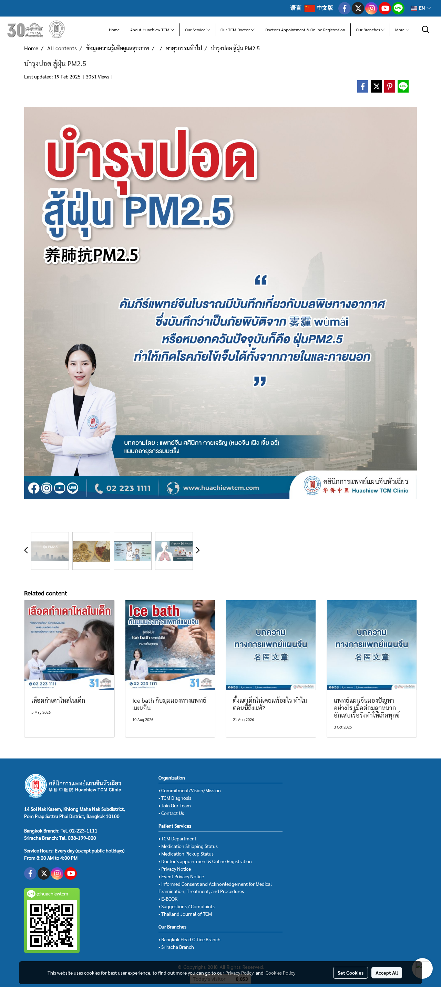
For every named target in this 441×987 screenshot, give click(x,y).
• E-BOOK (167, 898)
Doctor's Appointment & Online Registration (305, 29)
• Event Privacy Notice (181, 876)
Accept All (387, 972)
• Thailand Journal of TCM (185, 914)
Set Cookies (350, 972)
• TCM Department (177, 838)
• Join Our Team (174, 805)
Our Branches (368, 29)
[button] (425, 29)
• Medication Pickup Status (186, 853)
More (400, 29)
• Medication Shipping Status (188, 846)
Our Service (195, 29)
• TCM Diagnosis (174, 798)
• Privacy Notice (174, 869)
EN (422, 8)
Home (114, 29)
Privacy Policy (239, 972)
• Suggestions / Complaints (186, 906)
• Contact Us (171, 813)
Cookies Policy (280, 972)
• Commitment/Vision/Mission (189, 790)
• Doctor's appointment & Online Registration (205, 861)
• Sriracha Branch (176, 947)
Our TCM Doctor (235, 29)
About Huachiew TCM (150, 29)
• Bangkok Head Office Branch (189, 939)
